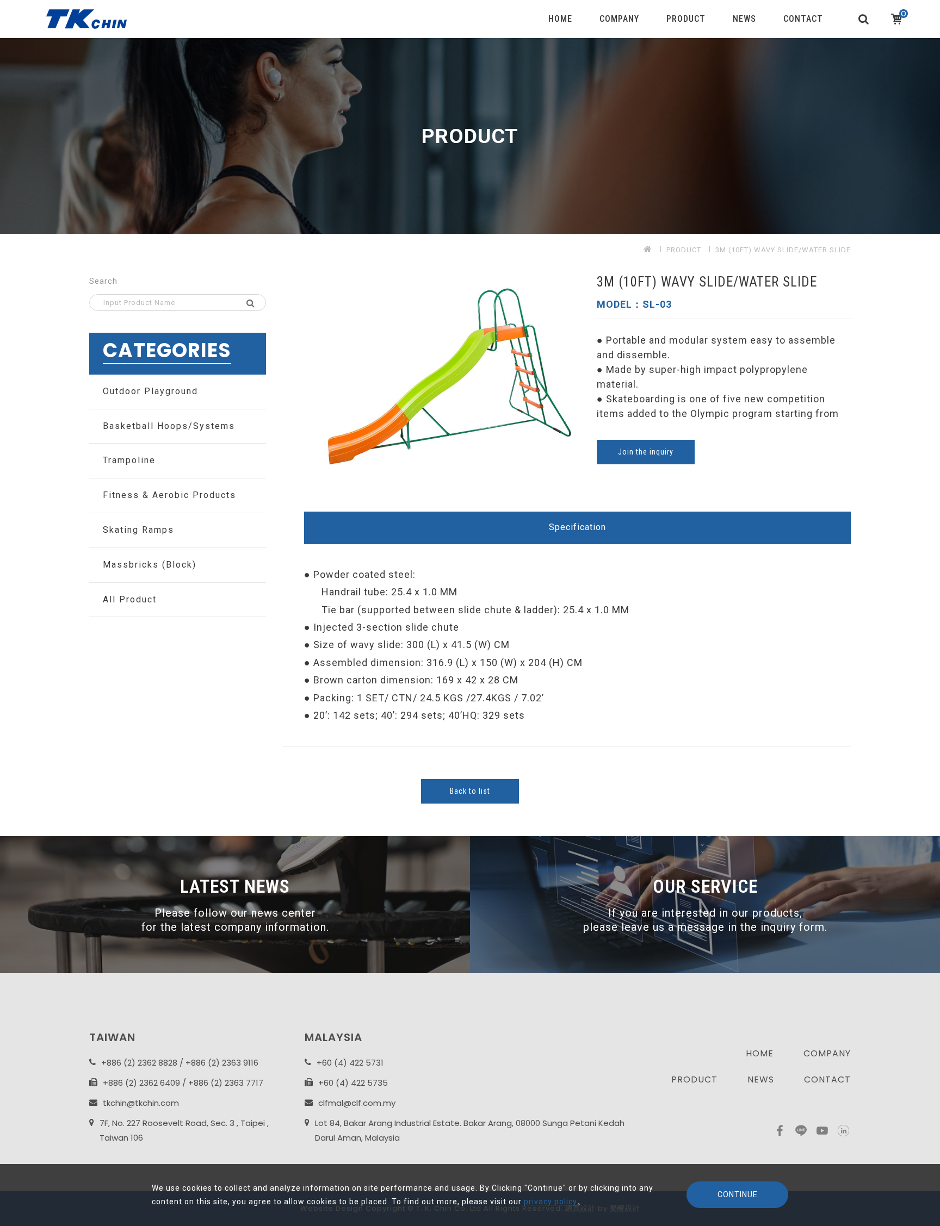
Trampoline (129, 460)
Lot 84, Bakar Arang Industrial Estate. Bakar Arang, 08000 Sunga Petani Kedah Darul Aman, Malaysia (469, 1130)
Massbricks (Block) (149, 564)
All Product (130, 599)
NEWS (744, 19)
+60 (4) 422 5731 (350, 1062)
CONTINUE (738, 1194)
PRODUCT (686, 19)
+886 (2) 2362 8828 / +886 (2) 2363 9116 (179, 1062)
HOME (560, 19)
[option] (470, 136)
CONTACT (803, 19)
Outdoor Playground (150, 391)
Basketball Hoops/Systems (169, 426)
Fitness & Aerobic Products (169, 495)
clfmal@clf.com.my (356, 1103)
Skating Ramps (138, 530)
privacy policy (550, 1201)
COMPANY (619, 19)
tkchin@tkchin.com (141, 1103)
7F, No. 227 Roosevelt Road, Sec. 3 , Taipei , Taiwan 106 (184, 1130)
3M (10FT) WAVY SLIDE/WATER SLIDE (783, 250)
